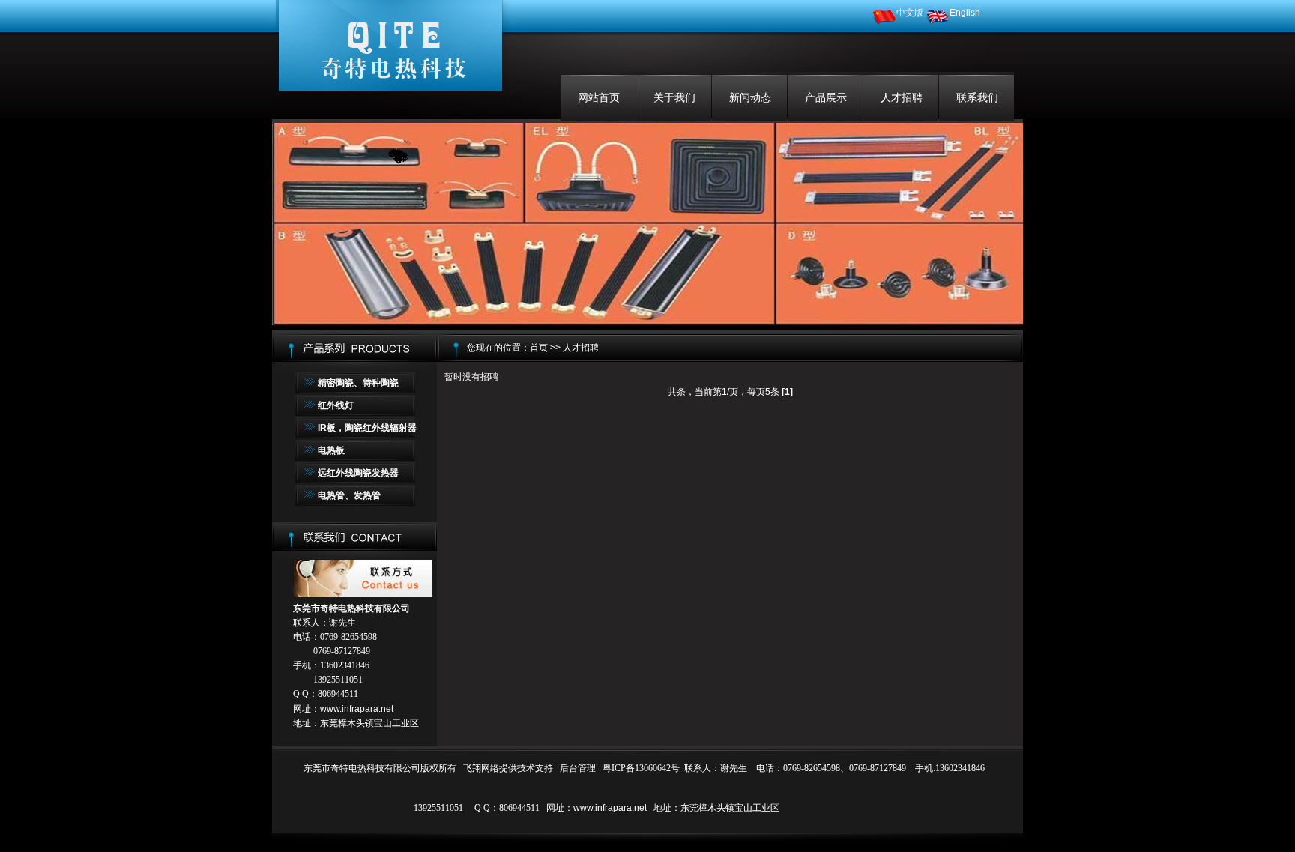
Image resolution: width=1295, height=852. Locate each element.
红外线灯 (336, 405)
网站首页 (599, 97)
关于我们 (674, 97)
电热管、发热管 (349, 495)
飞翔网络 (481, 768)
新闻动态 (750, 97)
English (965, 12)
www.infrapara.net (356, 709)
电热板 (331, 450)
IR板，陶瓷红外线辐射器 (367, 428)
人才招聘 (902, 97)
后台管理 (578, 768)
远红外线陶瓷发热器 (358, 473)
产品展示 (826, 97)
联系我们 (977, 97)
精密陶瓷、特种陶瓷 (358, 383)
